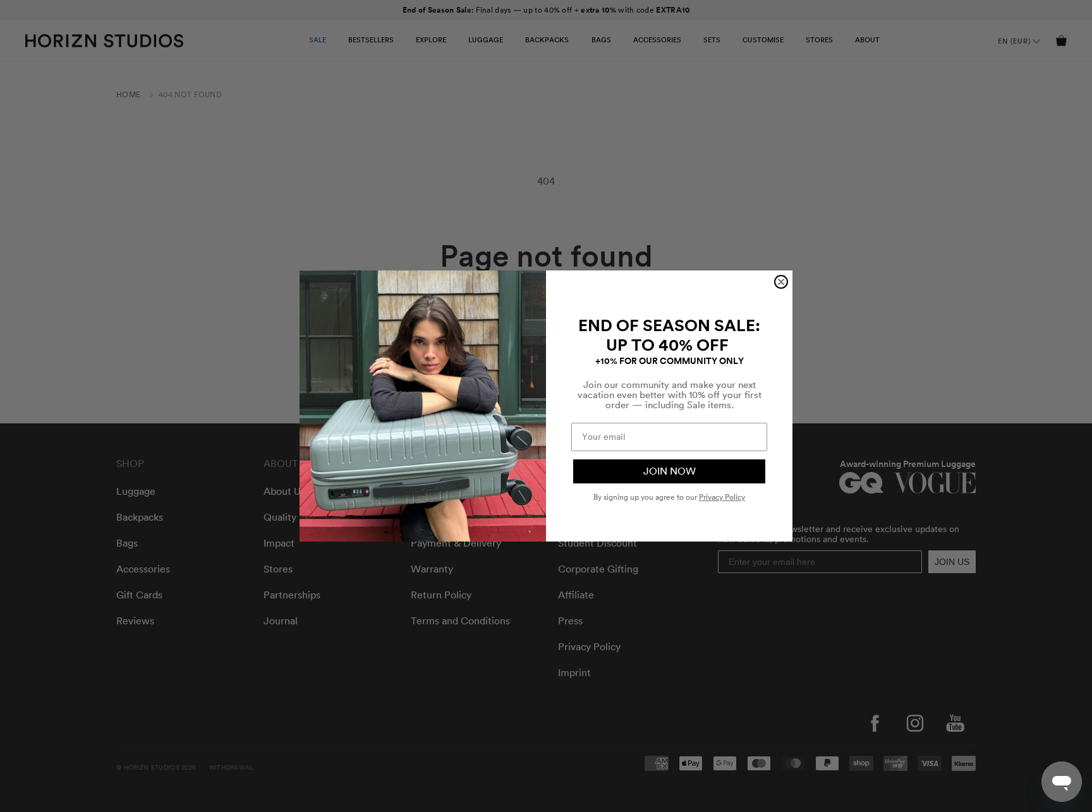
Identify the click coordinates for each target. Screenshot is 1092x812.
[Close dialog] (781, 282)
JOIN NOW (669, 471)
